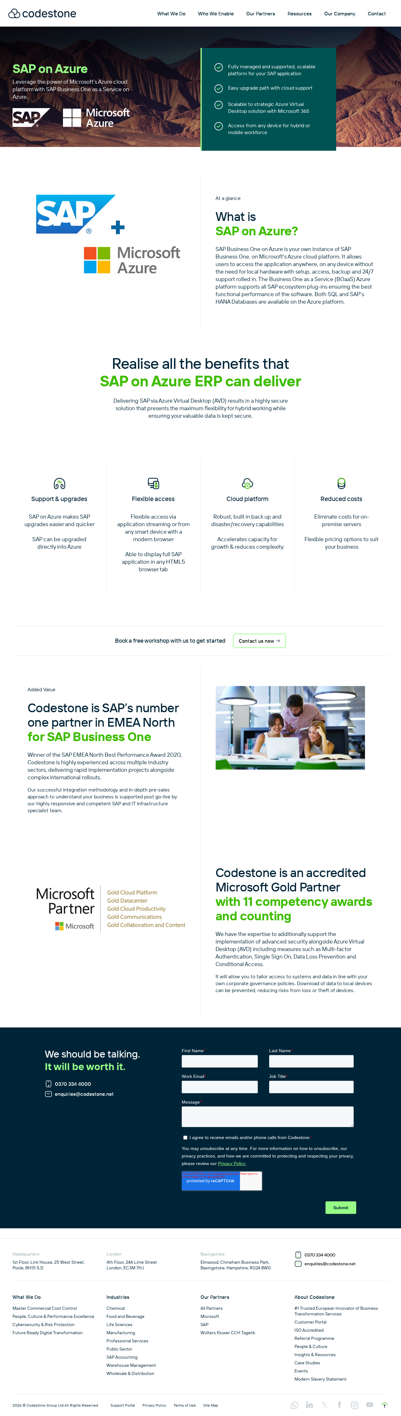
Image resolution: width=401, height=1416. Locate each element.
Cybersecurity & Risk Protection (44, 1324)
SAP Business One (238, 249)
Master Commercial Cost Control (45, 1308)
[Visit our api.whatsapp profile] (294, 1406)
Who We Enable (216, 13)
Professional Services (127, 1341)
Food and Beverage (125, 1316)
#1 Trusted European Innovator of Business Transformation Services (336, 1311)
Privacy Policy (154, 1405)
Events (301, 1371)
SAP (204, 1324)
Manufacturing (121, 1332)
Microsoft (209, 1316)
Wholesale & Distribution (130, 1373)
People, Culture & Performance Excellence (53, 1316)
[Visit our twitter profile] (324, 1405)
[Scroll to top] (384, 1405)
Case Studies (307, 1363)
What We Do (171, 13)
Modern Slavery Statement (320, 1379)
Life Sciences (120, 1324)
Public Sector (119, 1349)
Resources (300, 13)
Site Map (210, 1405)
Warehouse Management (131, 1365)
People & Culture (310, 1346)
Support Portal (123, 1405)
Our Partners (260, 13)
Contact (377, 13)
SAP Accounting (122, 1357)
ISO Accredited (309, 1330)
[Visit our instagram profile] (354, 1406)
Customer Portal (310, 1322)
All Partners (211, 1308)
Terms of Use (185, 1405)
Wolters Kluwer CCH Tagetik (227, 1332)
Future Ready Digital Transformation (48, 1332)
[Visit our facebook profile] (339, 1405)
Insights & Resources (315, 1354)
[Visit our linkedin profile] (309, 1405)
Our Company (339, 13)
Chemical (116, 1308)
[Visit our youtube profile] (369, 1405)
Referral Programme (314, 1338)
